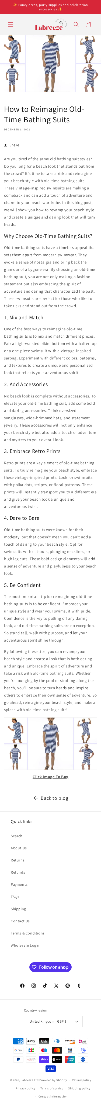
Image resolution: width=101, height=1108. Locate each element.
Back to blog (54, 798)
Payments (19, 884)
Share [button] (14, 145)
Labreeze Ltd (30, 1080)
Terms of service (51, 1088)
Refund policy (81, 1080)
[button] (11, 24)
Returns (18, 860)
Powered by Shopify (53, 1080)
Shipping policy (79, 1088)
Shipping (18, 908)
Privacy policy (26, 1088)
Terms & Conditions (28, 933)
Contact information (53, 1096)
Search (17, 835)
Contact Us (20, 921)
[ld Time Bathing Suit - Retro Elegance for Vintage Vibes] (50, 769)
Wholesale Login (25, 945)
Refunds (18, 872)
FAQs (15, 896)
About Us (19, 848)
